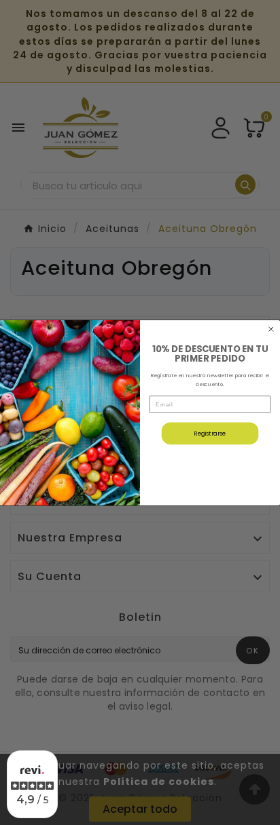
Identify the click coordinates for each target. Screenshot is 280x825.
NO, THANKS (210, 467)
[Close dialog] (271, 329)
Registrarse (210, 433)
